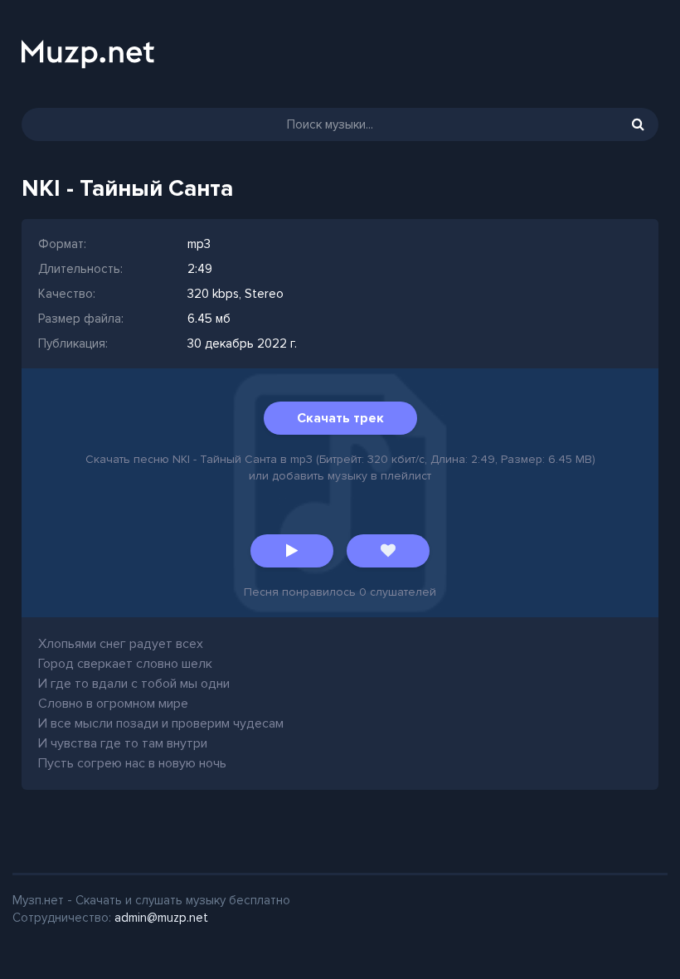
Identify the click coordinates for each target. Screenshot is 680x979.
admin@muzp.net (161, 917)
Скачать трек (340, 418)
